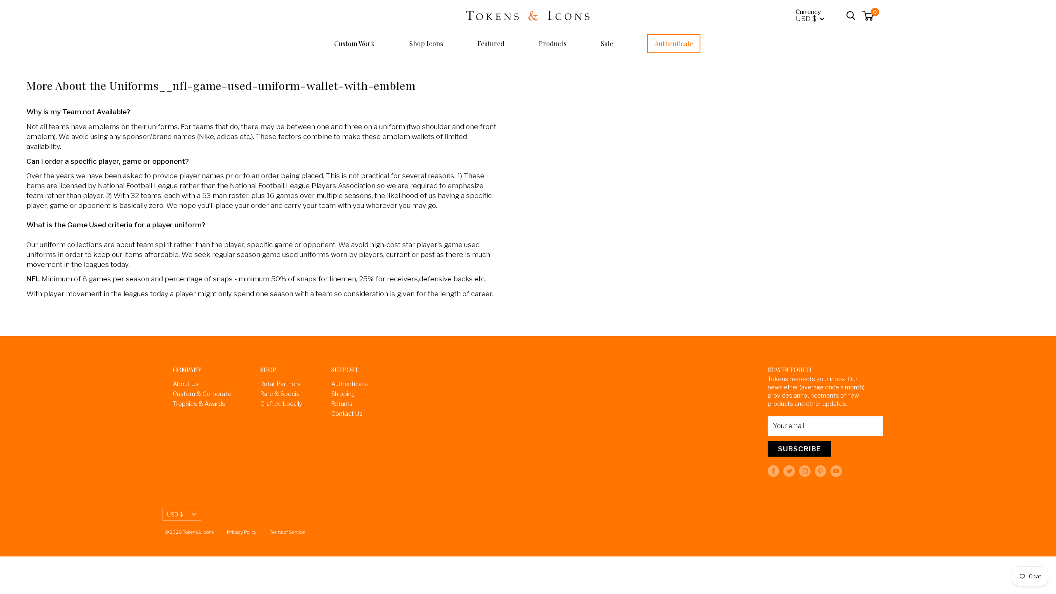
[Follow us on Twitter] (789, 471)
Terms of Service (287, 532)
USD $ (175, 514)
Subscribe (799, 449)
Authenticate (674, 43)
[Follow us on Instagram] (805, 471)
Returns (342, 404)
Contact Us (347, 413)
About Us (186, 384)
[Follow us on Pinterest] (820, 471)
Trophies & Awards (199, 404)
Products (552, 43)
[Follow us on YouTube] (836, 471)
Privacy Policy (242, 532)
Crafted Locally (281, 404)
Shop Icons (426, 43)
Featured (490, 43)
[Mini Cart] (868, 16)
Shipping (343, 394)
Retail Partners (280, 384)
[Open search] (851, 15)
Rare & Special (280, 394)
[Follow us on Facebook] (773, 471)
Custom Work (354, 43)
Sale (607, 43)
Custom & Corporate (202, 394)
